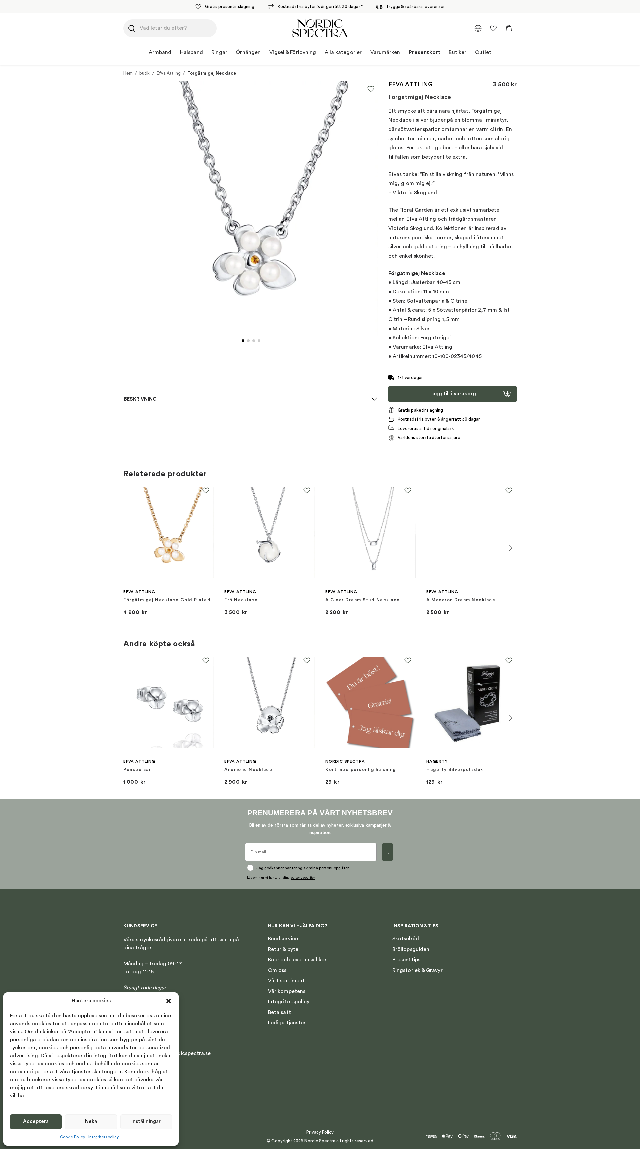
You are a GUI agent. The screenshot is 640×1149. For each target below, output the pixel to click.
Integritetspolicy (103, 1137)
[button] (168, 1001)
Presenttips (406, 959)
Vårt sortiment (286, 980)
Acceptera (36, 1121)
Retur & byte (283, 949)
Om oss (277, 970)
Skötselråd (405, 938)
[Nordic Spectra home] (319, 28)
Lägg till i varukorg (452, 393)
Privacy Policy (320, 1132)
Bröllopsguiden (410, 949)
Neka (91, 1121)
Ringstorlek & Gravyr (417, 970)
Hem (128, 73)
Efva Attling (169, 73)
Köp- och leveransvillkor (297, 959)
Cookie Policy (72, 1137)
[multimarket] (478, 28)
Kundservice (283, 938)
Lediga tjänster (287, 1022)
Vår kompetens (286, 991)
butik (144, 73)
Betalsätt (279, 1012)
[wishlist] (493, 28)
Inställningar (146, 1121)
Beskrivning (140, 399)
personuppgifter (303, 877)
